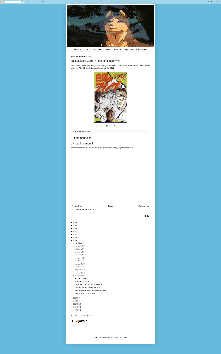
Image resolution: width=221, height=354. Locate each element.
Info (86, 49)
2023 (75, 228)
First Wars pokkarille (82, 281)
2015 (75, 307)
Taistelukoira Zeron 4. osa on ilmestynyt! (88, 284)
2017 (75, 301)
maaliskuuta (79, 270)
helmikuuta (79, 273)
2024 (75, 225)
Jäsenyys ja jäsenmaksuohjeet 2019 (87, 287)
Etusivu (77, 49)
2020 (75, 237)
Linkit (107, 49)
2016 (75, 304)
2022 (75, 231)
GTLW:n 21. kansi (81, 278)
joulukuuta (79, 243)
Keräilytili (97, 49)
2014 (75, 310)
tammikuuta (79, 276)
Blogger (124, 338)
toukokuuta (79, 264)
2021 (75, 234)
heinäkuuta (79, 258)
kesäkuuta (78, 261)
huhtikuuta (79, 267)
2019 (75, 240)
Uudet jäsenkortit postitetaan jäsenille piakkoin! (91, 290)
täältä (111, 68)
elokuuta (78, 255)
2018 (75, 298)
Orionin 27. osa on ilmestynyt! (85, 293)
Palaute (117, 49)
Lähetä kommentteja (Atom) (84, 210)
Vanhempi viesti (144, 206)
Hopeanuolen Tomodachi (136, 49)
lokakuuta (78, 249)
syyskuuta (78, 252)
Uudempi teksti (76, 206)
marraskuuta (79, 246)
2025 (75, 222)
